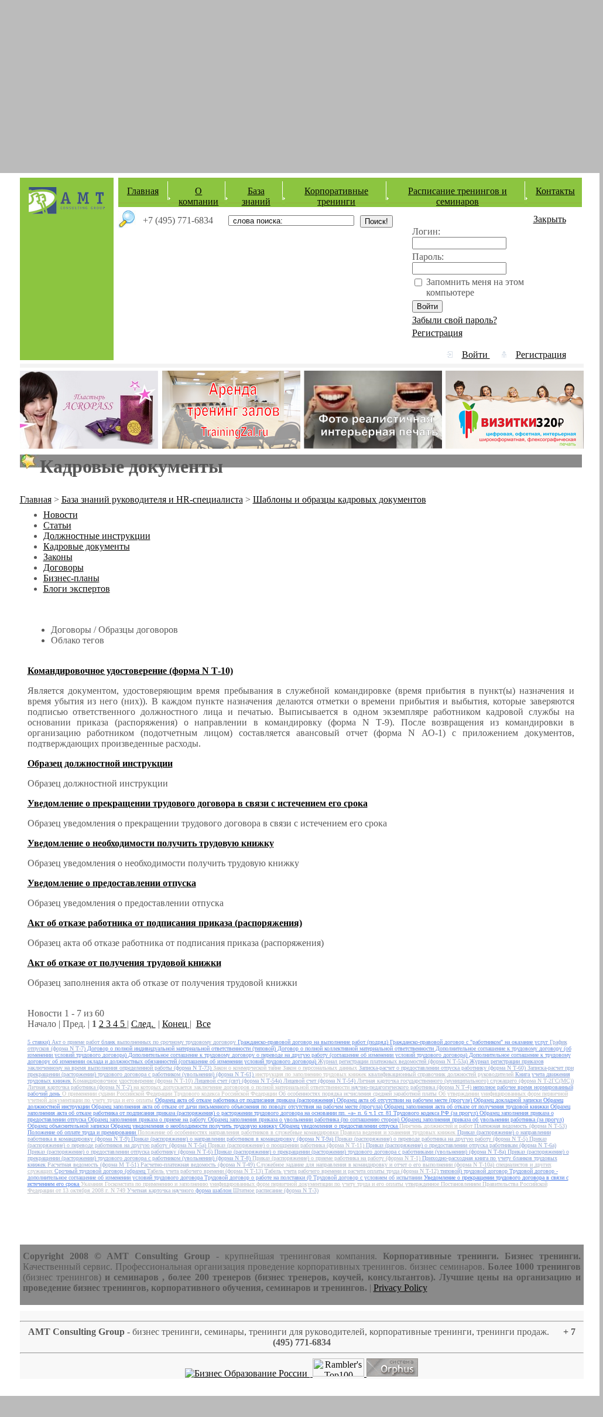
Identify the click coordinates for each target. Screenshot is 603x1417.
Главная (143, 191)
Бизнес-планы (71, 578)
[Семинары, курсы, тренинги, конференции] (247, 1373)
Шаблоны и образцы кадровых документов (339, 499)
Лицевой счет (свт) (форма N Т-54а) (238, 1080)
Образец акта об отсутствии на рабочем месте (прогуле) (405, 1100)
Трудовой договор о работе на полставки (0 (258, 1177)
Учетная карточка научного (161, 1190)
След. (143, 1024)
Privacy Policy (400, 1288)
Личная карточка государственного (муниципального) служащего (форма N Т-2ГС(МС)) (465, 1080)
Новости (60, 515)
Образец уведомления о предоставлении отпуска (339, 1126)
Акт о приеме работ (76, 1042)
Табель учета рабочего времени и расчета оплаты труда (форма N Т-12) (352, 1171)
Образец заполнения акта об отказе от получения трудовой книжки (467, 1106)
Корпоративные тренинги (336, 196)
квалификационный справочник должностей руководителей (441, 1074)
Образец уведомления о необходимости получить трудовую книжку (195, 1126)
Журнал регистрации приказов (507, 1061)
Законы (58, 557)
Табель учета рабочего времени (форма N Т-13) (206, 1171)
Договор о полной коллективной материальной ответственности (356, 1048)
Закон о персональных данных (321, 1068)
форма (204, 1190)
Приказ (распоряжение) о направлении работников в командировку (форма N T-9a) (233, 1138)
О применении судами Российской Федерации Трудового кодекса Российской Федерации (170, 1093)
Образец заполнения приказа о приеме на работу (148, 1119)
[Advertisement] (299, 82)
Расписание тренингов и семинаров (457, 196)
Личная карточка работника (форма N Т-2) (80, 1087)
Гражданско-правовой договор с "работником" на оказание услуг (470, 1042)
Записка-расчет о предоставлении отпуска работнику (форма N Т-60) (443, 1068)
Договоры (63, 567)
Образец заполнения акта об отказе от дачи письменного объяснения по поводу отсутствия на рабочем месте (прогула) (237, 1106)
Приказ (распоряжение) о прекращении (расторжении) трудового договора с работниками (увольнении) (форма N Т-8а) (361, 1151)
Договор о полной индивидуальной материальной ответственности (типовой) (182, 1048)
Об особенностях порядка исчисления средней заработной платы (358, 1093)
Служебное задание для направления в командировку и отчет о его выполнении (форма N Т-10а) (376, 1164)
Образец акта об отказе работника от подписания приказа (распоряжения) (246, 1100)
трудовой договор (486, 1171)
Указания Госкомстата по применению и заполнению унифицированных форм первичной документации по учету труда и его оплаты (243, 1184)
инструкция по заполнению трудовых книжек (311, 1074)
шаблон (223, 1190)
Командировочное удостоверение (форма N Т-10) (133, 1080)
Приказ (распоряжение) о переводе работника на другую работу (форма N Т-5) (432, 1138)
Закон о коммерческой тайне (248, 1068)
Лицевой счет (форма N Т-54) (320, 1080)
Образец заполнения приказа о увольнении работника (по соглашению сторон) (304, 1119)
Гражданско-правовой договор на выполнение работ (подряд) (314, 1042)
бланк (109, 1042)
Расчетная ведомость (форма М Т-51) (94, 1164)
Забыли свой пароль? (454, 320)
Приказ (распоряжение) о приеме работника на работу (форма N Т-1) (337, 1158)
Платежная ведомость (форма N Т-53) (520, 1126)
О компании (198, 196)
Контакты (555, 191)
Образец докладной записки (508, 1100)
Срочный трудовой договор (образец (100, 1171)
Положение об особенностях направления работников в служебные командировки (239, 1132)
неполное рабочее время (503, 1087)
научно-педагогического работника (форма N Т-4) (412, 1087)
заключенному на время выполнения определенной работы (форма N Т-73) (120, 1068)
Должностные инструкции (96, 536)
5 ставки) (40, 1042)
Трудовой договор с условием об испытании (368, 1177)
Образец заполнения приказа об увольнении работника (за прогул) (482, 1119)
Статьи (57, 525)
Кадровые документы (86, 546)
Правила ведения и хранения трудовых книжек (398, 1132)
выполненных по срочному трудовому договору (177, 1042)
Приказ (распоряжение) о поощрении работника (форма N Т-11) (287, 1145)
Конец (176, 1024)
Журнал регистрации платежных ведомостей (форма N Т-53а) (394, 1061)
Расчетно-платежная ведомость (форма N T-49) (198, 1164)
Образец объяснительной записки (69, 1126)
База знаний (256, 196)
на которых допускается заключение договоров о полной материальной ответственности (242, 1087)
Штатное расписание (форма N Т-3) (275, 1190)
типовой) (452, 1171)
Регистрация (437, 333)
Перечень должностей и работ (436, 1126)
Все (203, 1024)
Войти (476, 355)
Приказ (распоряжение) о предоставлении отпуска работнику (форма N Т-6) (121, 1151)
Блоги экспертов (76, 589)
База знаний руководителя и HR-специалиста (152, 499)
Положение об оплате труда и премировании (83, 1132)
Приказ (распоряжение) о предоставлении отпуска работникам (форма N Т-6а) (461, 1145)
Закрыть (549, 219)
